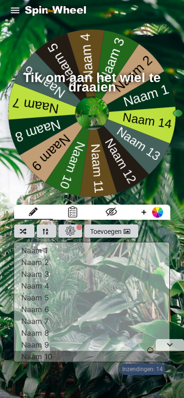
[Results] (72, 212)
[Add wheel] (150, 212)
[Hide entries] (111, 212)
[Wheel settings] (70, 231)
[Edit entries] (33, 212)
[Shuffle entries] (24, 231)
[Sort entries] (46, 231)
